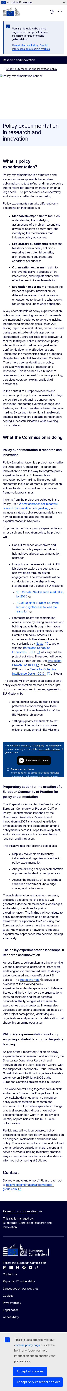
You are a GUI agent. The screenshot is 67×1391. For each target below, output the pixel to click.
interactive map (29, 979)
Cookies (8, 1295)
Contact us (10, 1274)
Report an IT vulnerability (19, 1281)
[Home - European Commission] (11, 11)
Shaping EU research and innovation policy (31, 68)
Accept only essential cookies (38, 1382)
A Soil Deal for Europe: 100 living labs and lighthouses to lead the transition (37, 607)
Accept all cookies (30, 1371)
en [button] (52, 12)
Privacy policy (12, 1303)
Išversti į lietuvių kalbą (25, 45)
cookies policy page (27, 1345)
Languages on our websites (20, 1288)
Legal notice (11, 1310)
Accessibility (11, 1317)
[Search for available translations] (30, 597)
